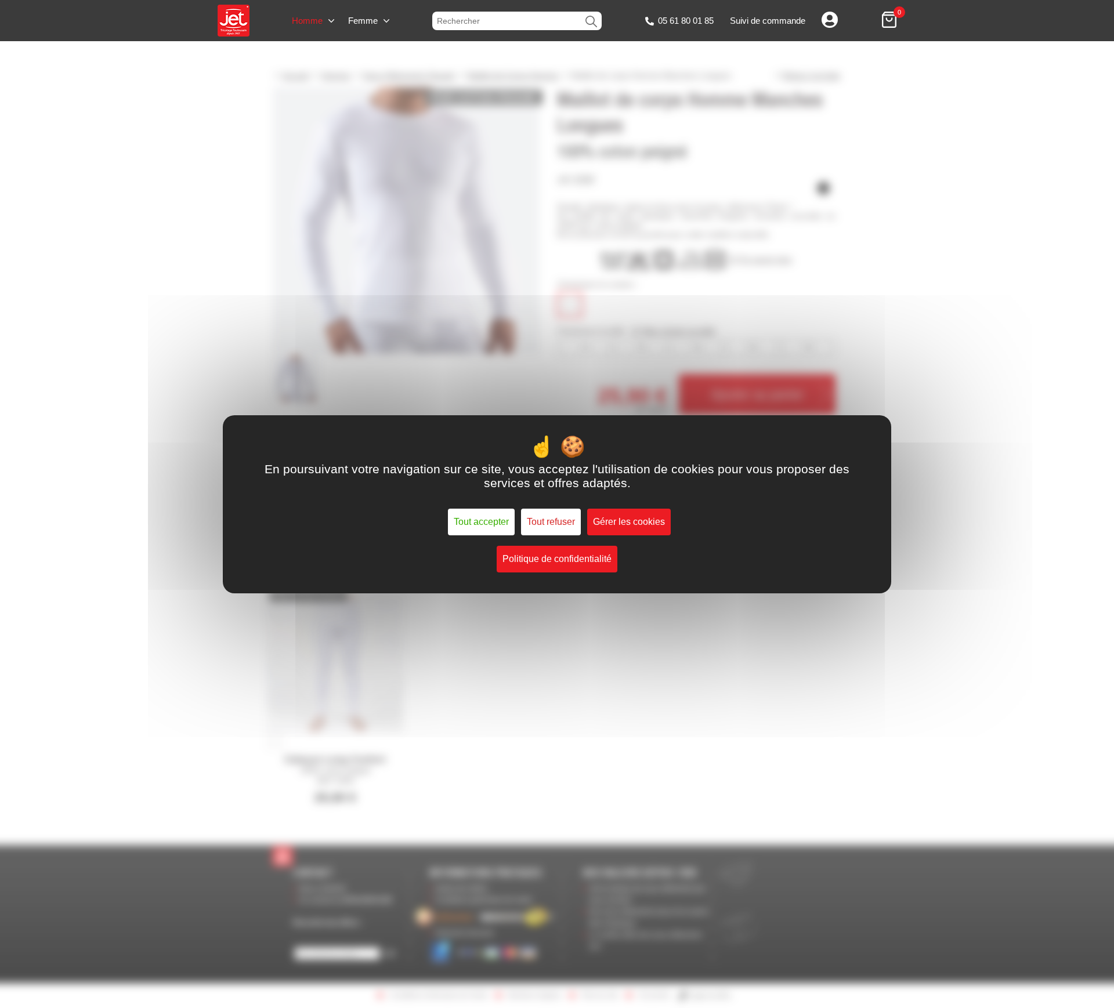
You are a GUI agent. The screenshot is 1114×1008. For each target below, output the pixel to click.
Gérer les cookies (629, 522)
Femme (363, 21)
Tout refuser (551, 522)
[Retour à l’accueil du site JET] (233, 20)
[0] (889, 20)
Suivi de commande (767, 21)
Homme (307, 21)
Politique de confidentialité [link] (557, 559)
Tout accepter (481, 522)
